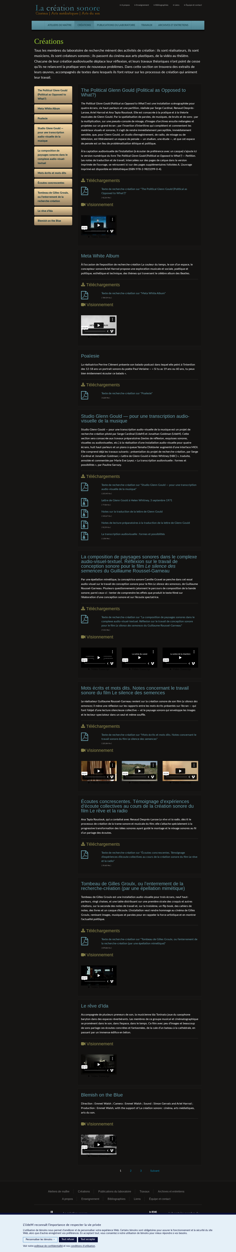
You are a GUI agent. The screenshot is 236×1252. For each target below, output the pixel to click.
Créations (84, 25)
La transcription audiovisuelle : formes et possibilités (133, 534)
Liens (176, 5)
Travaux (146, 25)
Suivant (154, 1170)
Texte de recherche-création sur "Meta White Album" (133, 293)
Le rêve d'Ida (45, 211)
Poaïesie (43, 118)
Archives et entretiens (173, 25)
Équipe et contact (193, 5)
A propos (125, 5)
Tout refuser (68, 1239)
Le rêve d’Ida (94, 1006)
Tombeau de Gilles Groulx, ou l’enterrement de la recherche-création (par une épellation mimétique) (133, 886)
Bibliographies (161, 5)
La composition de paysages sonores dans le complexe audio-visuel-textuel (53, 156)
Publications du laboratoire (116, 25)
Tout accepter (88, 1239)
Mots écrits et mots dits (52, 173)
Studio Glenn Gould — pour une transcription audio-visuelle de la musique (51, 134)
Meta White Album (49, 108)
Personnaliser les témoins (40, 1239)
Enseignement (142, 5)
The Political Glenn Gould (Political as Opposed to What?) (52, 94)
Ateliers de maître (60, 25)
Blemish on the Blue (49, 221)
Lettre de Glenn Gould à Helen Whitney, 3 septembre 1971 (137, 500)
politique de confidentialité (48, 1246)
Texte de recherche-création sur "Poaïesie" (127, 393)
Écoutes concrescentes (51, 183)
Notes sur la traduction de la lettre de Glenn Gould (132, 511)
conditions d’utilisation (83, 1246)
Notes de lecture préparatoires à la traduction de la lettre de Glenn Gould (145, 523)
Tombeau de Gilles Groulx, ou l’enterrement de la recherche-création (53, 196)
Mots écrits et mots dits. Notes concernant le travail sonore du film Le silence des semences (135, 690)
